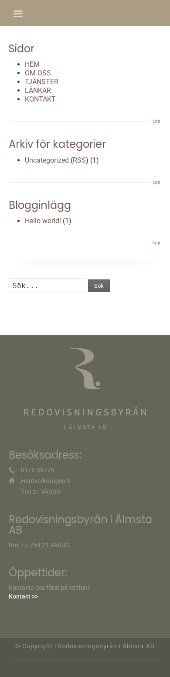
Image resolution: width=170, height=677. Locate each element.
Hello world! (43, 221)
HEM (32, 64)
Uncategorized (47, 160)
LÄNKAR (38, 90)
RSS (79, 160)
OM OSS (38, 73)
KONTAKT (40, 99)
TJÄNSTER (41, 82)
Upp (156, 121)
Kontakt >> (23, 596)
